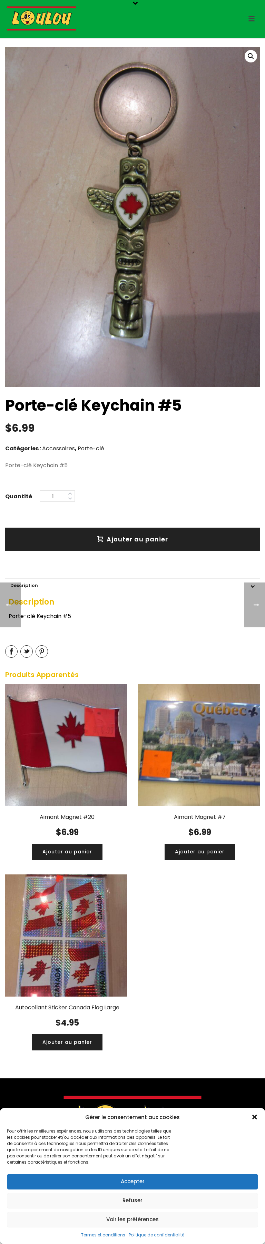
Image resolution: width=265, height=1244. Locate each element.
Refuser (132, 1200)
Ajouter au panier (137, 539)
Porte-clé (91, 448)
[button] (254, 1117)
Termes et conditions (103, 1235)
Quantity (18, 495)
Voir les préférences (132, 1219)
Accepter (133, 1181)
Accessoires (58, 448)
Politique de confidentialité (156, 1235)
